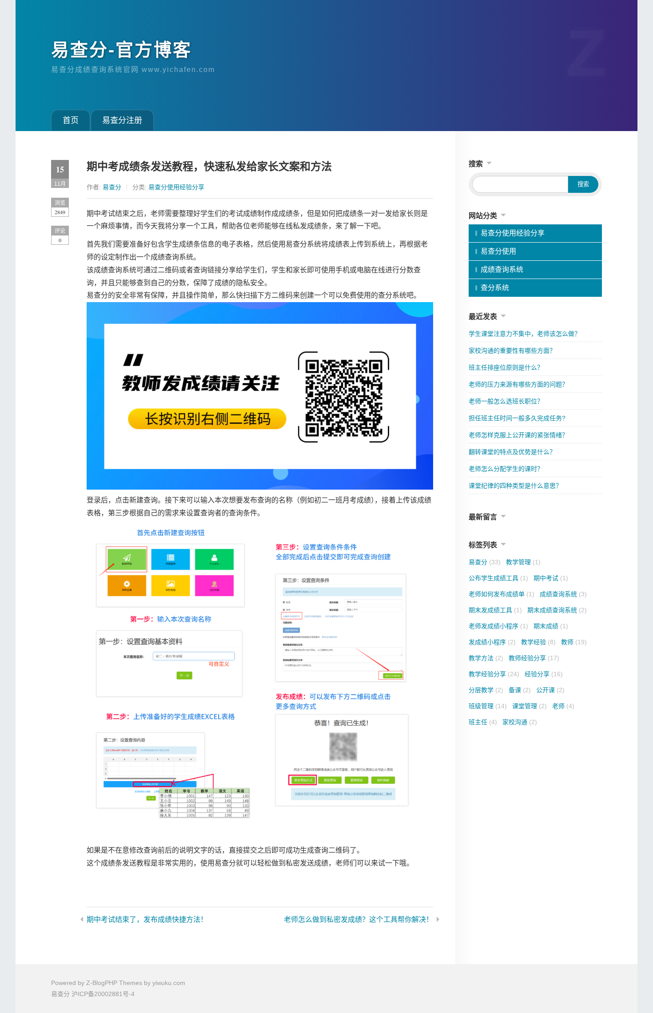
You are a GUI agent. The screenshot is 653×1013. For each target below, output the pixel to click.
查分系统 (495, 287)
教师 (574, 642)
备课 (520, 690)
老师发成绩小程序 (498, 626)
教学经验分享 (494, 674)
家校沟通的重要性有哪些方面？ (512, 350)
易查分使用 (498, 251)
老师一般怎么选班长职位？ (506, 401)
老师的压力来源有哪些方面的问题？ (518, 384)
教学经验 (538, 642)
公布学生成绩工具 (498, 578)
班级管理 (488, 706)
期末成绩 (551, 626)
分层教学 (486, 690)
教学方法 (486, 658)
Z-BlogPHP (101, 982)
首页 (71, 120)
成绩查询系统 (502, 269)
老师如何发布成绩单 (501, 594)
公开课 (550, 690)
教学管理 (523, 562)
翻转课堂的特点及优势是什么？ (512, 451)
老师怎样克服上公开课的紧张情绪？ (518, 435)
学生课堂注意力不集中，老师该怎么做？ (525, 333)
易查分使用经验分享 (176, 187)
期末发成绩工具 (495, 610)
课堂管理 (529, 706)
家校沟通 (519, 722)
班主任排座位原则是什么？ (506, 367)
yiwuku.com (168, 982)
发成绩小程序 (492, 642)
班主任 (483, 722)
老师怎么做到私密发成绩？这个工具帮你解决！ (358, 919)
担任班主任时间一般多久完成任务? (517, 418)
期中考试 (551, 578)
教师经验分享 (534, 658)
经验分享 (544, 674)
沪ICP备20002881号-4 (103, 993)
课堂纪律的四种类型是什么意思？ (515, 485)
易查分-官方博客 (121, 50)
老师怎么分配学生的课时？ (506, 468)
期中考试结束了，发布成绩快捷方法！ (147, 919)
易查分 (112, 187)
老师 (563, 706)
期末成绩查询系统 (557, 610)
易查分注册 (122, 120)
